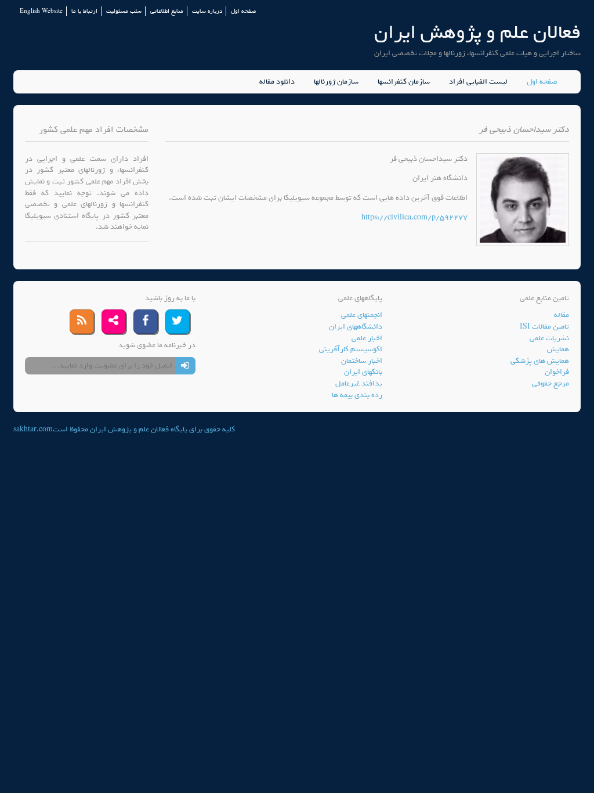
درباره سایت (207, 11)
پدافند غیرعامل (358, 383)
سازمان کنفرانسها (404, 82)
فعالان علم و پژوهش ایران (477, 32)
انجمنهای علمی (361, 315)
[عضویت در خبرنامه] (185, 365)
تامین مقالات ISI (544, 326)
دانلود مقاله (277, 82)
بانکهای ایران (363, 372)
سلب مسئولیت (124, 11)
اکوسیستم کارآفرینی (350, 349)
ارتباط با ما (84, 11)
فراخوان (557, 372)
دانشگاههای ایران (355, 326)
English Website (41, 11)
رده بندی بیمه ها (357, 395)
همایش (558, 349)
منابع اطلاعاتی (166, 11)
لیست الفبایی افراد (478, 82)
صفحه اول (243, 11)
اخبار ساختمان (361, 361)
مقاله (561, 315)
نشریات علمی (549, 338)
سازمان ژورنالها (336, 82)
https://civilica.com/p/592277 (414, 217)
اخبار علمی (367, 338)
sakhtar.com (33, 429)
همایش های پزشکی (539, 361)
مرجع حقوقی (550, 383)
